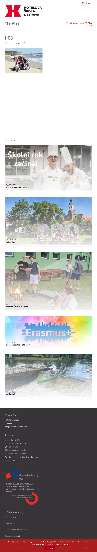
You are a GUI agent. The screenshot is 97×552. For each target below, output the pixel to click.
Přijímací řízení (10, 523)
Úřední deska (10, 517)
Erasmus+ (88, 22)
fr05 (90, 25)
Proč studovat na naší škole (16, 530)
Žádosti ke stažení (12, 536)
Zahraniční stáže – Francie (81, 24)
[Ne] (94, 545)
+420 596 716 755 (14, 447)
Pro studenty (76, 22)
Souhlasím (49, 548)
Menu (87, 3)
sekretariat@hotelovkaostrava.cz (21, 450)
